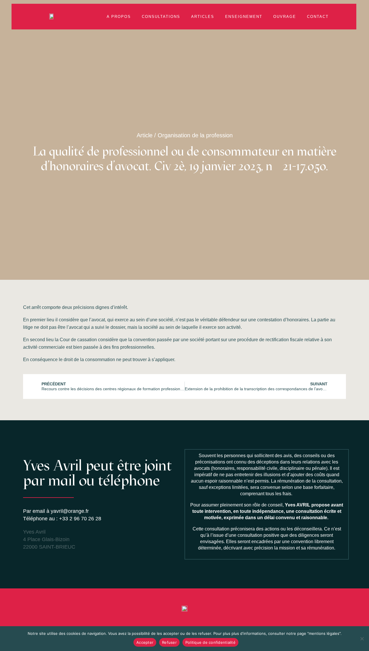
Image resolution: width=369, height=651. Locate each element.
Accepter (144, 642)
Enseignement (243, 16)
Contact (318, 16)
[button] (345, 10)
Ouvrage (284, 16)
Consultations (161, 16)
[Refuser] (362, 638)
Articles (202, 16)
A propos (119, 16)
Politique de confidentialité (210, 642)
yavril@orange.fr (70, 511)
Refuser (169, 642)
